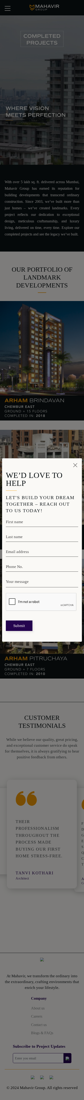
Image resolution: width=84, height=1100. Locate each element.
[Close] (75, 465)
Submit (19, 626)
